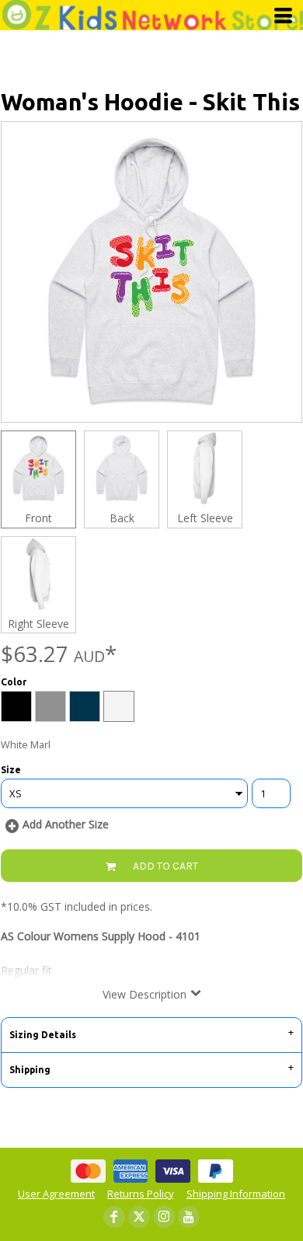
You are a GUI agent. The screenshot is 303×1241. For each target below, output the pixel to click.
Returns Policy (140, 1194)
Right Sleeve (38, 623)
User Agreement (56, 1194)
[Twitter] (139, 1217)
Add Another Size (66, 824)
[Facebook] (114, 1217)
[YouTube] (189, 1217)
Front (38, 518)
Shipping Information (235, 1194)
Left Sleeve (205, 518)
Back (122, 518)
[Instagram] (164, 1217)
